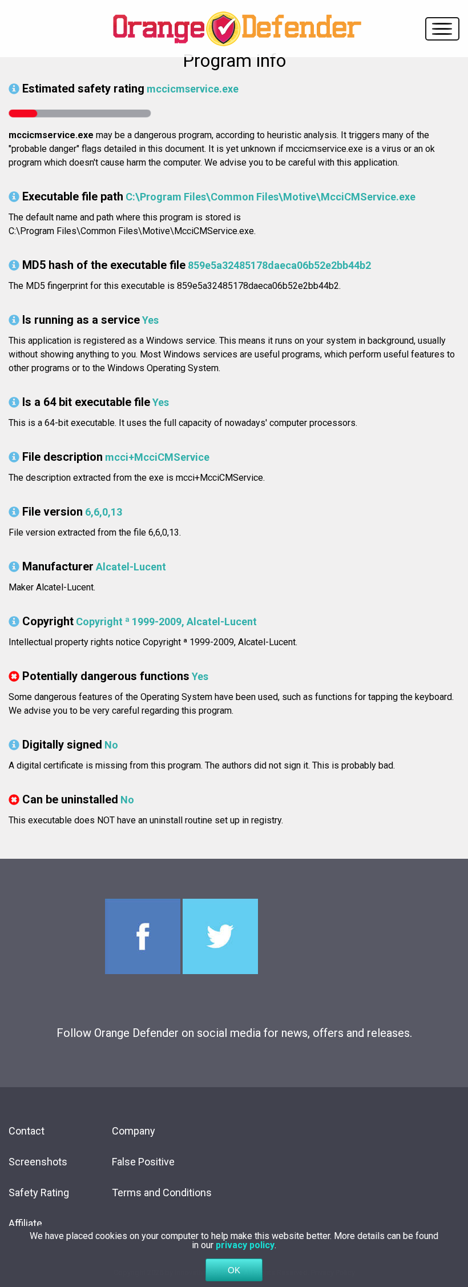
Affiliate (25, 1223)
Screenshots (38, 1162)
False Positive (143, 1162)
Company (133, 1131)
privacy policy (245, 1245)
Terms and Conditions (162, 1192)
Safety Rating (39, 1192)
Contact (27, 1131)
